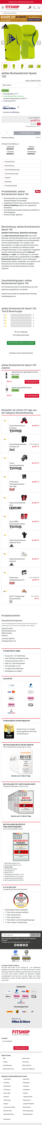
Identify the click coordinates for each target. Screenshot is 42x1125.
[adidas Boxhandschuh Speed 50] (24, 554)
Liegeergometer (27, 1097)
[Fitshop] (12, 7)
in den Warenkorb (27, 133)
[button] (5, 66)
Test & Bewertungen (12, 174)
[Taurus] (15, 431)
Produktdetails (10, 162)
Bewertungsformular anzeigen (21, 343)
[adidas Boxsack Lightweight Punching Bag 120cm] (6, 375)
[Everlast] (15, 449)
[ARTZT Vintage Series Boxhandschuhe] (24, 591)
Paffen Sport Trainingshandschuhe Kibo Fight (16, 484)
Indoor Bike (6, 1093)
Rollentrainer (27, 1100)
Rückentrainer (7, 1111)
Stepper (5, 1104)
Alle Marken (6, 1119)
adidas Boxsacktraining (9, 13)
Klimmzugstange (28, 1111)
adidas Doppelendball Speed (21, 388)
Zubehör (8, 178)
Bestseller (8, 182)
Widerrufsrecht (26, 1065)
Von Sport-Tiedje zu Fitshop (10, 965)
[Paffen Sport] (15, 489)
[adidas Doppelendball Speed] (6, 389)
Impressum (25, 1062)
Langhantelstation (28, 1104)
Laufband (6, 1082)
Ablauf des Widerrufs (28, 1069)
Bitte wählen (7, 85)
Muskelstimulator (8, 1114)
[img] (18, 107)
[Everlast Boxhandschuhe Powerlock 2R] (24, 439)
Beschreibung (9, 166)
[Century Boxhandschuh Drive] (24, 497)
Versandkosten (7, 1065)
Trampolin (26, 1086)
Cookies (5, 1062)
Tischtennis (6, 1090)
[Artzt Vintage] (15, 601)
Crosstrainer (7, 1079)
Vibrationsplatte (28, 1114)
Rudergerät (26, 1082)
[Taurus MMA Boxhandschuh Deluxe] (24, 516)
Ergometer (26, 1079)
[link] (11, 685)
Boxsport (6, 1097)
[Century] (15, 508)
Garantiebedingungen (12, 170)
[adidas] (5, 26)
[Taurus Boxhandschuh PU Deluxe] (24, 420)
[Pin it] (38, 191)
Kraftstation (7, 1086)
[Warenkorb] (39, 7)
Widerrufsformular (8, 1069)
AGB (4, 1058)
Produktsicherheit (11, 186)
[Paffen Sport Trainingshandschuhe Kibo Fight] (24, 476)
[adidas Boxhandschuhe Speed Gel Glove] (24, 535)
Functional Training (9, 1107)
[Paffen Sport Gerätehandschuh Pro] (24, 572)
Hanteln (25, 1093)
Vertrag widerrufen (21, 1048)
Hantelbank (26, 1090)
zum (7, 1041)
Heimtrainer (7, 1100)
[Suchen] (34, 7)
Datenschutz (26, 1058)
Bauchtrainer (27, 1107)
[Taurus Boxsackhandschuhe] (24, 458)
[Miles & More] (21, 1020)
